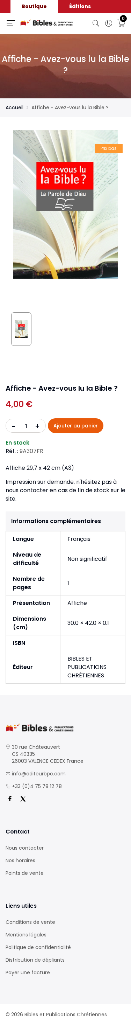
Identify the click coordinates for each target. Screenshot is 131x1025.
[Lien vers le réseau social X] (23, 798)
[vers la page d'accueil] (65, 727)
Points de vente (25, 873)
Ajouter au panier (75, 425)
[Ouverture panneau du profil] (109, 23)
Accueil (14, 107)
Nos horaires (20, 860)
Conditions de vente (30, 922)
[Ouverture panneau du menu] (11, 23)
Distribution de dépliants (35, 959)
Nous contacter (25, 847)
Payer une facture (28, 972)
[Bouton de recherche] (96, 23)
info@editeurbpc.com (39, 773)
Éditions (80, 6)
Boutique (34, 6)
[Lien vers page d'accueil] (46, 22)
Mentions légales (26, 934)
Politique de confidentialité (38, 947)
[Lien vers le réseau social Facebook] (10, 798)
